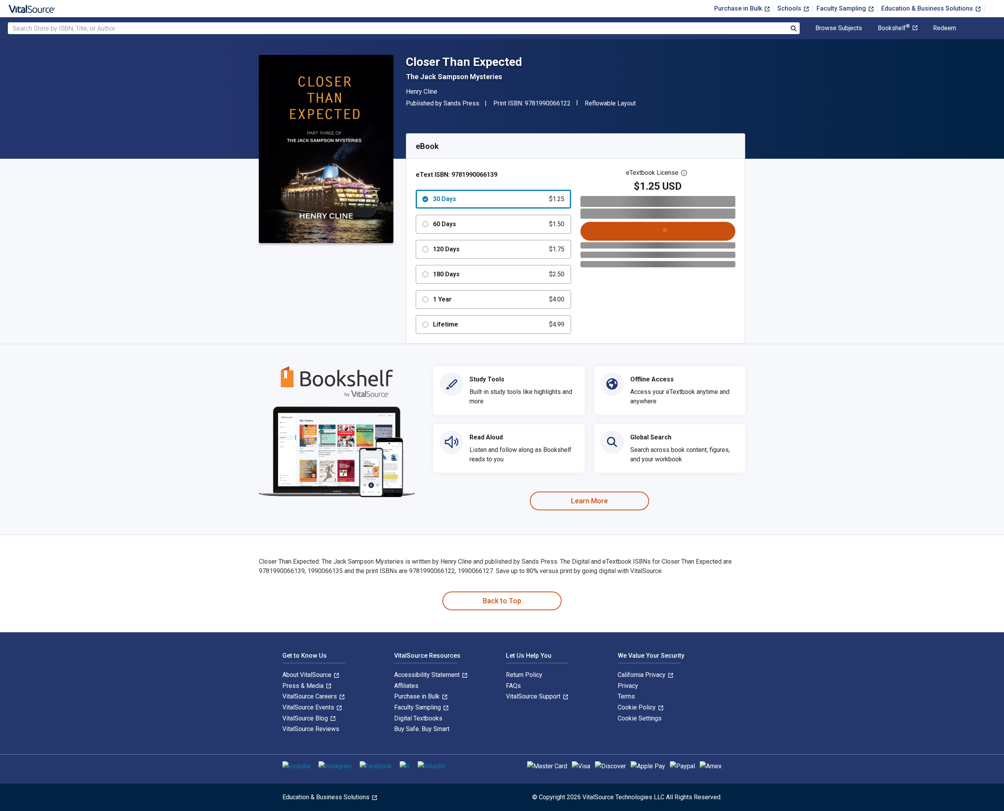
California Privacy (642, 675)
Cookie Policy (637, 707)
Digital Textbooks (418, 718)
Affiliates (406, 685)
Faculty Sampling (842, 8)
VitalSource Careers (310, 696)
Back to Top (502, 601)
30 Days (498, 199)
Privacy (628, 685)
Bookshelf (894, 28)
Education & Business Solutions (928, 8)
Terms (626, 696)
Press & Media (303, 685)
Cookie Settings (640, 718)
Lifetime (498, 324)
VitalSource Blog (305, 718)
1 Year (498, 299)
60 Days (498, 224)
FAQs (513, 685)
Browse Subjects (838, 28)
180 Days (498, 274)
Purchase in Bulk (739, 8)
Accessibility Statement (427, 675)
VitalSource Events (309, 707)
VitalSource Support (534, 696)
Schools (790, 8)
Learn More (589, 501)
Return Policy (524, 675)
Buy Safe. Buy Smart (421, 729)
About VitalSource (307, 675)
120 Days (498, 249)
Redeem (944, 28)
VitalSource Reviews (310, 729)
